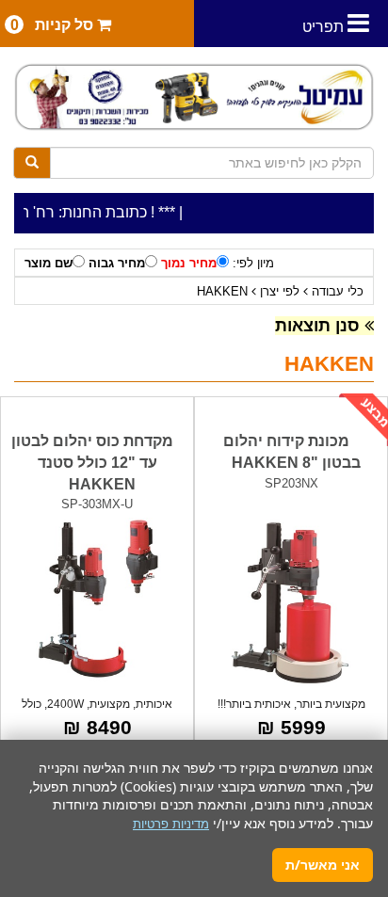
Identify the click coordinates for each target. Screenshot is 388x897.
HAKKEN (222, 291)
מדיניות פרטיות (171, 824)
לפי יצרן (279, 291)
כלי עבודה (338, 291)
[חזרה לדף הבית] (194, 97)
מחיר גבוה (117, 263)
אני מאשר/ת (322, 864)
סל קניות (54, 25)
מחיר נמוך (189, 263)
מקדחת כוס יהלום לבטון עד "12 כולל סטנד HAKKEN (92, 462)
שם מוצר (48, 263)
